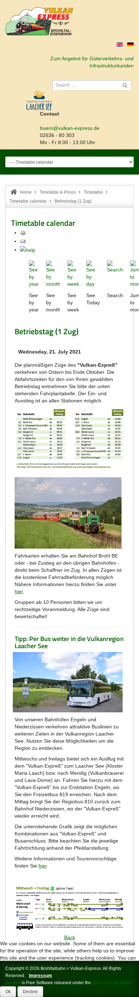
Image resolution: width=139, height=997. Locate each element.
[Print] (23, 232)
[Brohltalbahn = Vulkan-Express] (39, 21)
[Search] (115, 266)
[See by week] (73, 273)
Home (26, 192)
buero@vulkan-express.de (69, 128)
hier (19, 591)
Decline (30, 991)
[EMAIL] (23, 241)
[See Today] (93, 273)
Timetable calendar (28, 201)
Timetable (93, 192)
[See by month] (53, 273)
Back (69, 937)
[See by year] (34, 273)
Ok (8, 991)
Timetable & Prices (58, 192)
